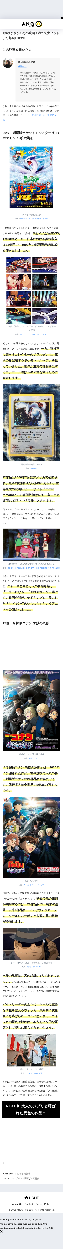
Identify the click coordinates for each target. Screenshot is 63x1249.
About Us (17, 1204)
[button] (62, 18)
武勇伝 (36, 1178)
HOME (33, 1198)
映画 (26, 1178)
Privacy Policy (43, 1204)
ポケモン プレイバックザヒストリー (34, 218)
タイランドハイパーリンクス (33, 885)
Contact (29, 1204)
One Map (34, 468)
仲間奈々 (22, 66)
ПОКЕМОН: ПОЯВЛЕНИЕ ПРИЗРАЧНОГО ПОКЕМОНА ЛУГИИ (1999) (34, 568)
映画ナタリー (34, 758)
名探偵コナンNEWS (34, 967)
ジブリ (16, 1178)
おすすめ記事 (24, 1173)
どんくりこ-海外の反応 (34, 1073)
